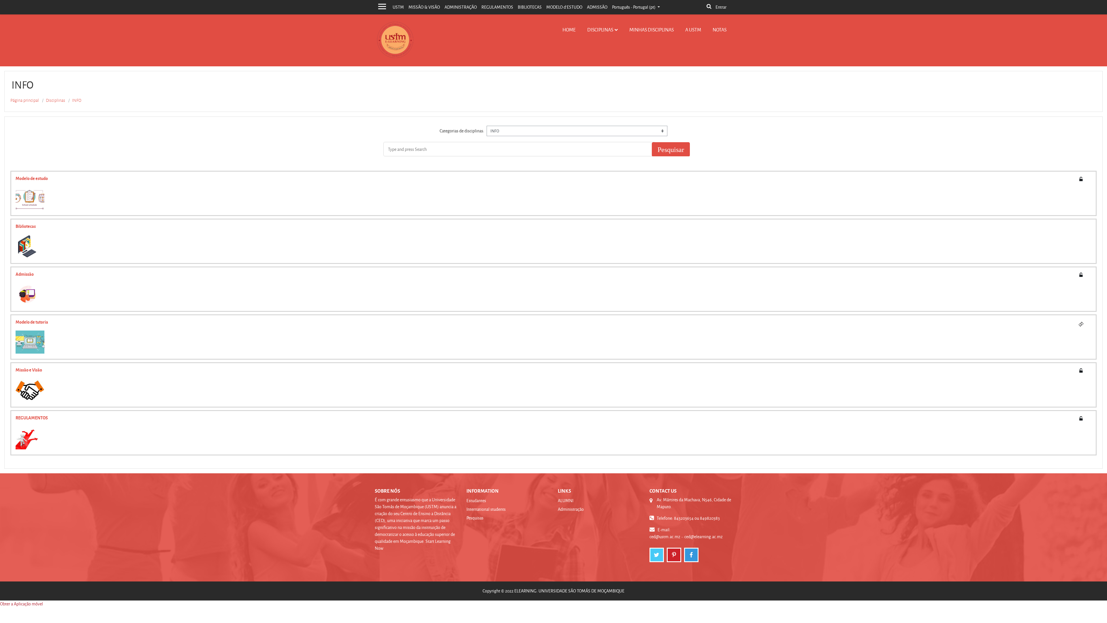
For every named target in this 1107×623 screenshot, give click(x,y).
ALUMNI (565, 501)
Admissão (25, 274)
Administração (571, 509)
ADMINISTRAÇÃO (461, 7)
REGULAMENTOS (497, 7)
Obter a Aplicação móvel (21, 604)
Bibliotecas (26, 226)
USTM (398, 7)
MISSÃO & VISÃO (424, 7)
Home (569, 29)
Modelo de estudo (32, 178)
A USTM (693, 29)
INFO (76, 100)
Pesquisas (474, 518)
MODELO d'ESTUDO (564, 7)
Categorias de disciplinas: (462, 131)
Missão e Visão (29, 370)
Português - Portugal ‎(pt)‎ (634, 7)
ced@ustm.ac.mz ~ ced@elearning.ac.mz (686, 537)
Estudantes (476, 501)
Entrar (721, 7)
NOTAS (719, 29)
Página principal (24, 100)
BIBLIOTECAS (530, 7)
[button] (709, 7)
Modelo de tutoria (32, 322)
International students (486, 509)
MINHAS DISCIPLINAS (651, 29)
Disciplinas (600, 29)
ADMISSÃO (597, 7)
